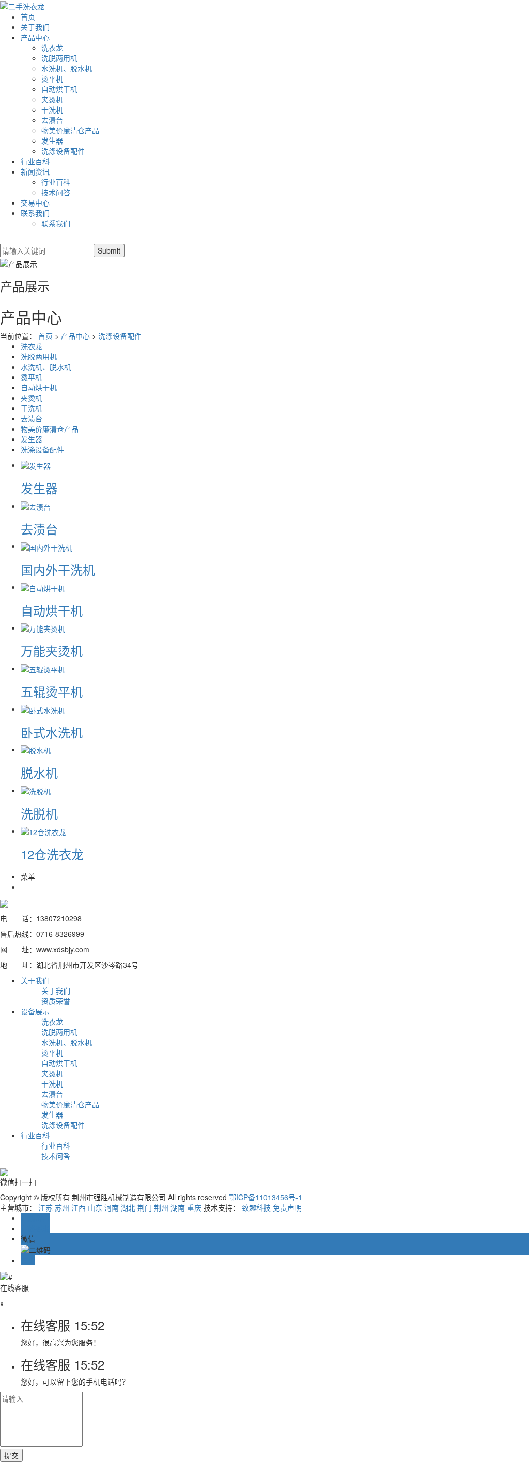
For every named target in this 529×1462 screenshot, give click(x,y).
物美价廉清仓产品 (70, 130)
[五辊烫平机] (43, 668)
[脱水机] (36, 749)
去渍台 (52, 120)
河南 (111, 1207)
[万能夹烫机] (43, 627)
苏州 (62, 1207)
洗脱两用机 (59, 58)
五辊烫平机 (52, 691)
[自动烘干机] (43, 586)
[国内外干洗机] (46, 546)
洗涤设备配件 (63, 151)
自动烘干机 (59, 89)
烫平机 (52, 78)
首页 (28, 16)
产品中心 (35, 37)
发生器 (52, 140)
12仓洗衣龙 (52, 854)
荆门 (144, 1207)
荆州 (161, 1207)
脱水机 (39, 772)
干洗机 (52, 109)
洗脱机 (39, 813)
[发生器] (36, 465)
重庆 (194, 1207)
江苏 (45, 1207)
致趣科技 (256, 1207)
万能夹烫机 (52, 650)
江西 (78, 1207)
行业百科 (35, 161)
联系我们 (35, 213)
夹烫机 (52, 99)
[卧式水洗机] (43, 708)
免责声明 (287, 1207)
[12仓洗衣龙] (43, 831)
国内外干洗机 (58, 569)
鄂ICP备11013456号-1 (265, 1197)
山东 (95, 1207)
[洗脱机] (36, 790)
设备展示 (35, 1011)
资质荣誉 (55, 1001)
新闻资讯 (35, 171)
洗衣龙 (52, 47)
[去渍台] (36, 505)
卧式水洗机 (52, 732)
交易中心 (35, 202)
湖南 (177, 1207)
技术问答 (55, 192)
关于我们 (35, 27)
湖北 (128, 1207)
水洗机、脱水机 (66, 68)
